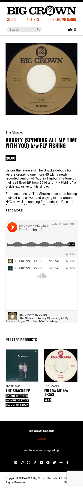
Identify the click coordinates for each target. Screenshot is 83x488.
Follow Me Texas (56, 392)
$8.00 (10, 158)
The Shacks (13, 386)
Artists (33, 19)
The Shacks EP (18, 391)
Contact (41, 438)
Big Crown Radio (63, 19)
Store (11, 19)
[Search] (38, 29)
